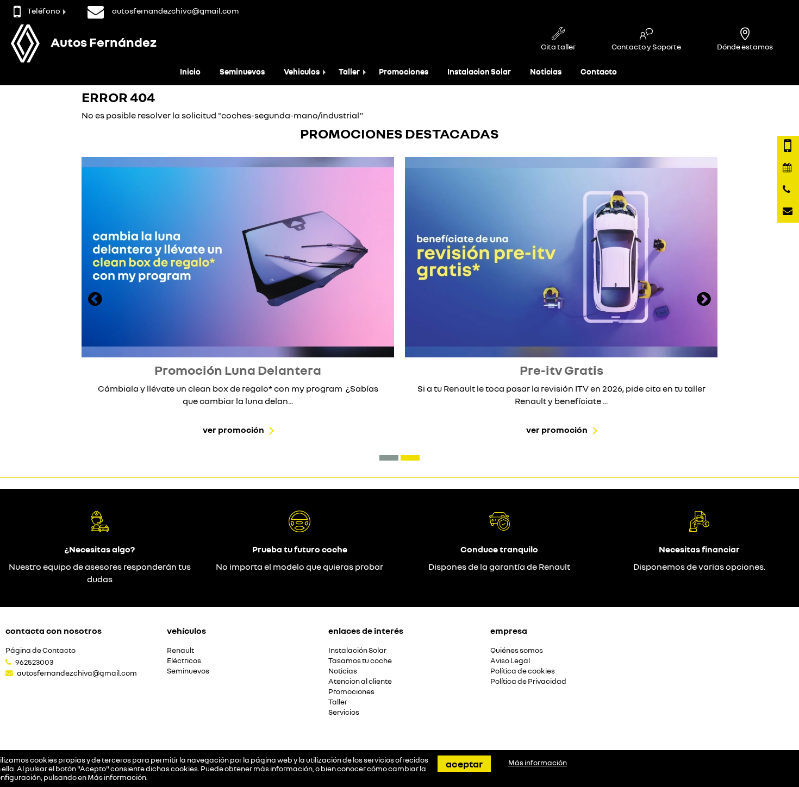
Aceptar (464, 764)
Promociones (403, 71)
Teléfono (43, 10)
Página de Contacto (40, 650)
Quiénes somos (516, 650)
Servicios (343, 712)
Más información (117, 777)
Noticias (545, 71)
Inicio (190, 71)
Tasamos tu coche (360, 661)
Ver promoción (233, 429)
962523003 (34, 662)
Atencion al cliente (360, 681)
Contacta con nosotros (53, 630)
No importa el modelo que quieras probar (299, 566)
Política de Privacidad (528, 681)
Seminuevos (242, 71)
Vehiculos (302, 71)
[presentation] (95, 300)
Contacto (598, 71)
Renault (180, 650)
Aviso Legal (510, 661)
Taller (349, 71)
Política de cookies (522, 671)
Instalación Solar (357, 650)
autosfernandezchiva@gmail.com (77, 673)
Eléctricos (184, 661)
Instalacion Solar (479, 71)
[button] (389, 457)
